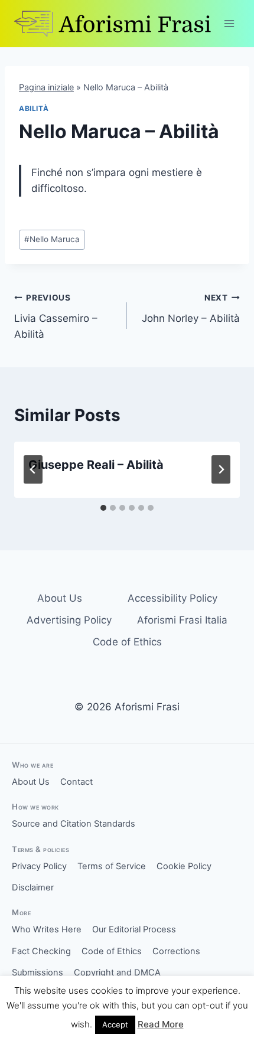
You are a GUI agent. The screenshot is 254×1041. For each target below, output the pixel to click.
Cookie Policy (184, 866)
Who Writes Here (47, 929)
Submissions (37, 972)
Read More (161, 1024)
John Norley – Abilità (191, 308)
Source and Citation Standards (73, 823)
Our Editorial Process (134, 929)
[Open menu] (229, 23)
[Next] (220, 469)
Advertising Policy (69, 620)
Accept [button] (115, 1024)
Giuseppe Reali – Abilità (96, 465)
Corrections (176, 951)
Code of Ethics (127, 642)
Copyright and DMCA (117, 972)
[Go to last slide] (33, 469)
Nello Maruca (52, 239)
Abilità (33, 108)
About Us (59, 598)
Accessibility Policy (172, 598)
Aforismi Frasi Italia (182, 620)
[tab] (103, 508)
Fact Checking (41, 951)
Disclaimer (33, 887)
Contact (76, 781)
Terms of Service (111, 866)
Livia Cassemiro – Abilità (55, 316)
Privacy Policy (39, 866)
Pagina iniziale (46, 87)
